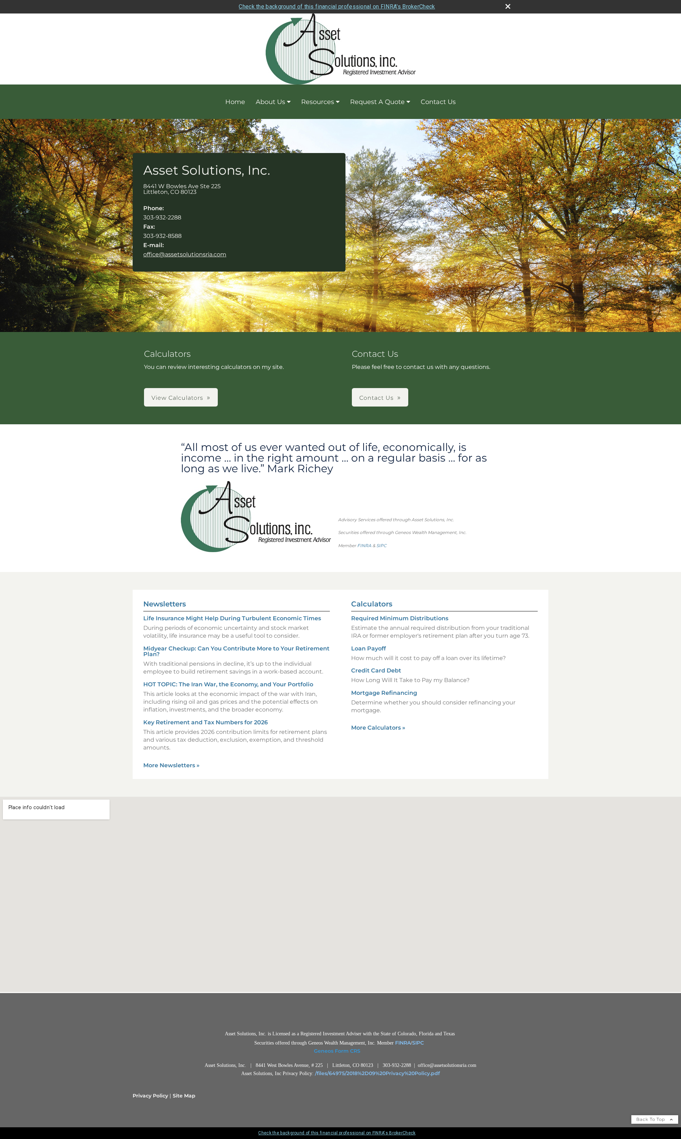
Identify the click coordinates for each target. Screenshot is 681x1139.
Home (235, 102)
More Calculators (378, 727)
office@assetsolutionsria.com (184, 254)
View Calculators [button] (177, 397)
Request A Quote (377, 102)
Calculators (371, 604)
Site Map (184, 1095)
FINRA (364, 545)
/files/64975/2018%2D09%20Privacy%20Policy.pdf (377, 1073)
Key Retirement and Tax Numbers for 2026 (205, 722)
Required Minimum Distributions (399, 618)
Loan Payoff (368, 648)
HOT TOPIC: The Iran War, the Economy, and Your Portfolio (228, 684)
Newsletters (164, 604)
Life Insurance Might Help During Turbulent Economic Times (232, 618)
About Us (270, 102)
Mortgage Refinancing (384, 693)
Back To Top (651, 1119)
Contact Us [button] (376, 397)
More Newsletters (171, 765)
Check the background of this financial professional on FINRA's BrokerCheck (337, 6)
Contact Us (438, 102)
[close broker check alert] (508, 6)
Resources (317, 102)
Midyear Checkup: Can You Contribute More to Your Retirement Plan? (236, 651)
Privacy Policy (150, 1095)
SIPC (381, 545)
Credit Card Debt (376, 670)
